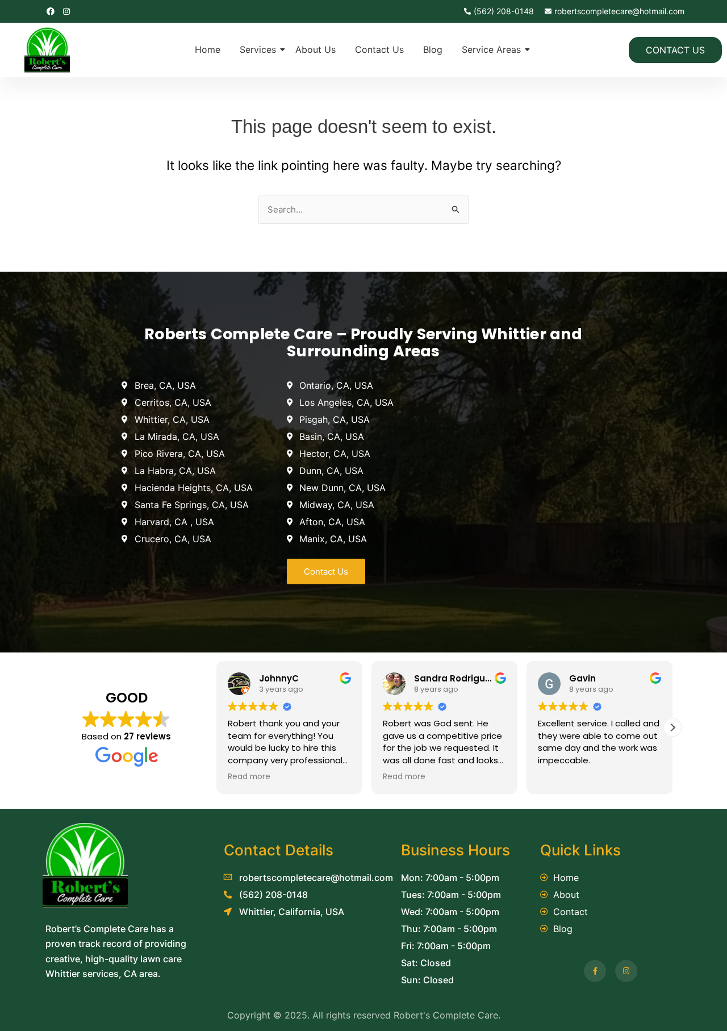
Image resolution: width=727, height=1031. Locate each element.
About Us (315, 49)
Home (207, 49)
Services (258, 49)
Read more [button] (249, 777)
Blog (432, 49)
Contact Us (379, 49)
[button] (672, 727)
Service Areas (491, 49)
